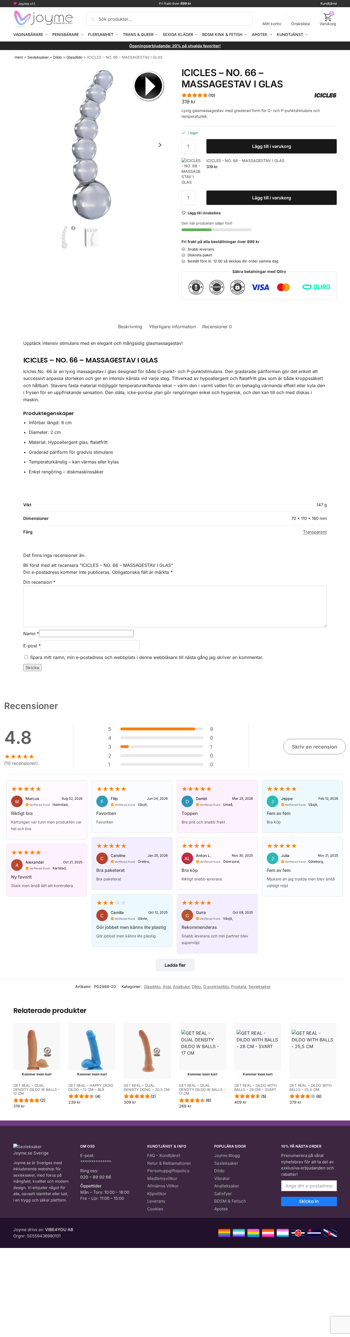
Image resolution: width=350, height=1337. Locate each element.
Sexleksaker (38, 57)
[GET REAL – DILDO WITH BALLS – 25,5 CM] (312, 1051)
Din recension (39, 582)
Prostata (238, 986)
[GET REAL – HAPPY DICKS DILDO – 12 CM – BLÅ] (91, 1051)
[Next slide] (160, 145)
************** (95, 1161)
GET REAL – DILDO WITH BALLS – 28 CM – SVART (255, 1087)
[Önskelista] (52, 1031)
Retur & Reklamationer (169, 1163)
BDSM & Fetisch (230, 1201)
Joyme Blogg (227, 1155)
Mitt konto (272, 23)
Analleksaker (226, 1186)
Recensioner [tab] (217, 326)
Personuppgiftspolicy (168, 1170)
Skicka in (309, 1201)
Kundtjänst (328, 3)
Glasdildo (74, 57)
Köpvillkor (157, 1193)
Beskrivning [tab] (130, 326)
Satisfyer (223, 1193)
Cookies (155, 1208)
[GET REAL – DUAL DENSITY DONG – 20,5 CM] (147, 1051)
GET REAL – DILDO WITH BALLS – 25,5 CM (310, 1087)
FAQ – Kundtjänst (163, 1155)
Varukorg (328, 18)
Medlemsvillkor (162, 1178)
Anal (167, 986)
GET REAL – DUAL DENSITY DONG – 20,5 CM (147, 1087)
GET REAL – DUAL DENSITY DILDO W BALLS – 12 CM (36, 1089)
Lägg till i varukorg (271, 146)
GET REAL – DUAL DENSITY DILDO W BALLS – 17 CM (202, 1089)
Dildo (57, 57)
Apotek (221, 1208)
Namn (31, 633)
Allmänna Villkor (163, 1186)
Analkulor (181, 986)
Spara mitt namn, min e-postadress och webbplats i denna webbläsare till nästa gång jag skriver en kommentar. (146, 657)
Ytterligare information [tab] (172, 326)
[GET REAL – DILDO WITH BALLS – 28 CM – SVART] (257, 1051)
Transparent (315, 532)
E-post (32, 645)
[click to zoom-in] (91, 145)
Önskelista (300, 23)
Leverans (156, 1201)
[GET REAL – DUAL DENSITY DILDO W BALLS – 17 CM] (202, 1051)
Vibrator (222, 1178)
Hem (19, 57)
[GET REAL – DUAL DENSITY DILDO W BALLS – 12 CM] (36, 1051)
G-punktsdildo (216, 986)
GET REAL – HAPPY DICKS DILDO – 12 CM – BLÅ (90, 1087)
